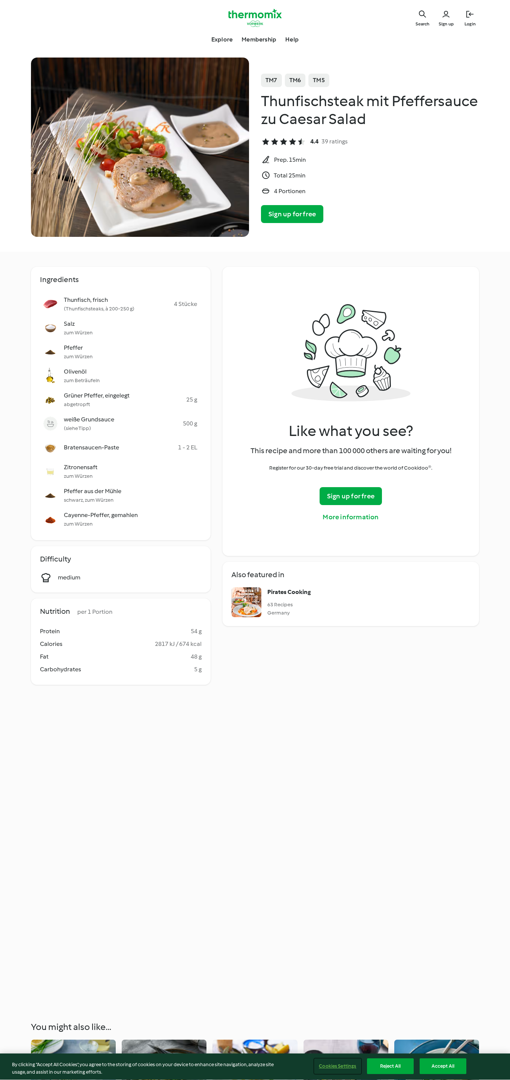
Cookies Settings (337, 1066)
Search (422, 24)
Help (292, 39)
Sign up (446, 24)
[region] (255, 1066)
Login (470, 24)
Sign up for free (292, 214)
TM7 (271, 80)
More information (351, 517)
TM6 (295, 80)
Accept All (443, 1066)
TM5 (319, 80)
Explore (222, 39)
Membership (259, 39)
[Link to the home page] (255, 18)
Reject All (390, 1066)
